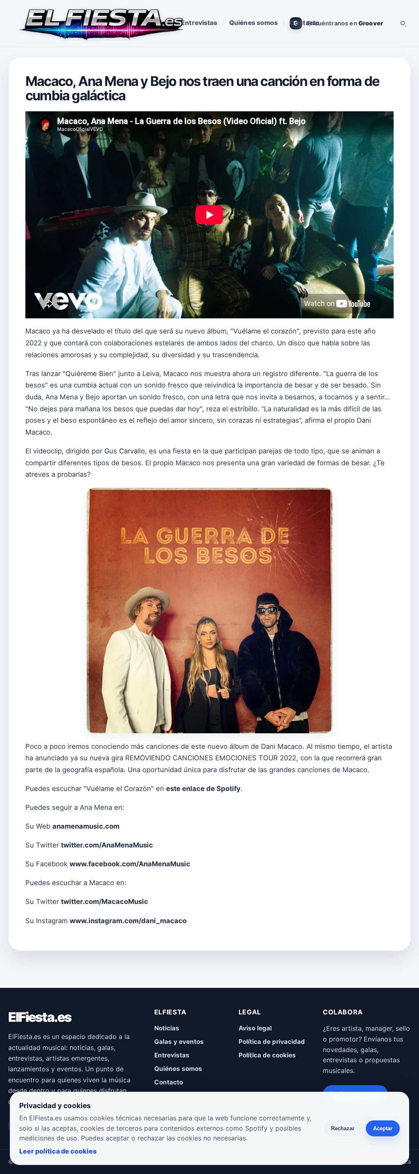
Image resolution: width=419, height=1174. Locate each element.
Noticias (166, 1028)
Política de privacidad (272, 1042)
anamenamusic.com (85, 826)
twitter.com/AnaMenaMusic (107, 845)
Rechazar (342, 1128)
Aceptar (382, 1128)
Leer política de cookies (58, 1151)
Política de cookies (267, 1055)
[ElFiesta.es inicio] (100, 23)
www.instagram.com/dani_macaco (128, 921)
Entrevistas (199, 23)
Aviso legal (255, 1028)
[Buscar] (403, 23)
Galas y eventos (179, 1042)
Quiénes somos (253, 23)
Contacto (305, 23)
